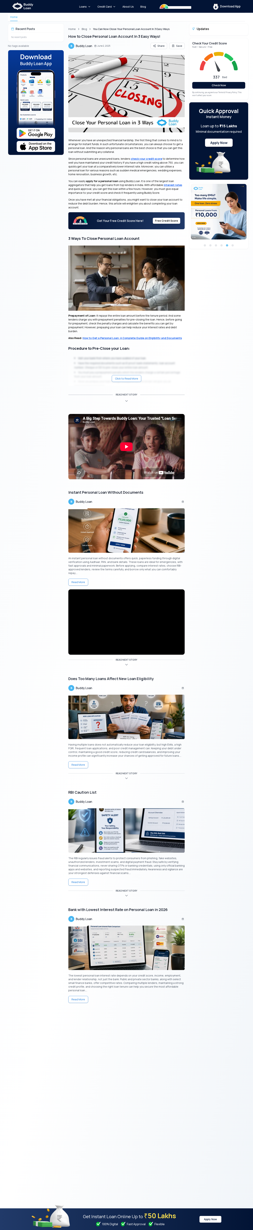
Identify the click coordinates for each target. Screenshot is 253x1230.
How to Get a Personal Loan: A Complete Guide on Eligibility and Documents (132, 338)
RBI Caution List (82, 792)
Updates (203, 29)
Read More (78, 582)
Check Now (219, 85)
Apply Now (218, 142)
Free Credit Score (166, 220)
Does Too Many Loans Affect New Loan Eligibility (111, 678)
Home (14, 17)
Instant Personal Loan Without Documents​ (105, 492)
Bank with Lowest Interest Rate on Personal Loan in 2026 (118, 909)
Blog (84, 29)
